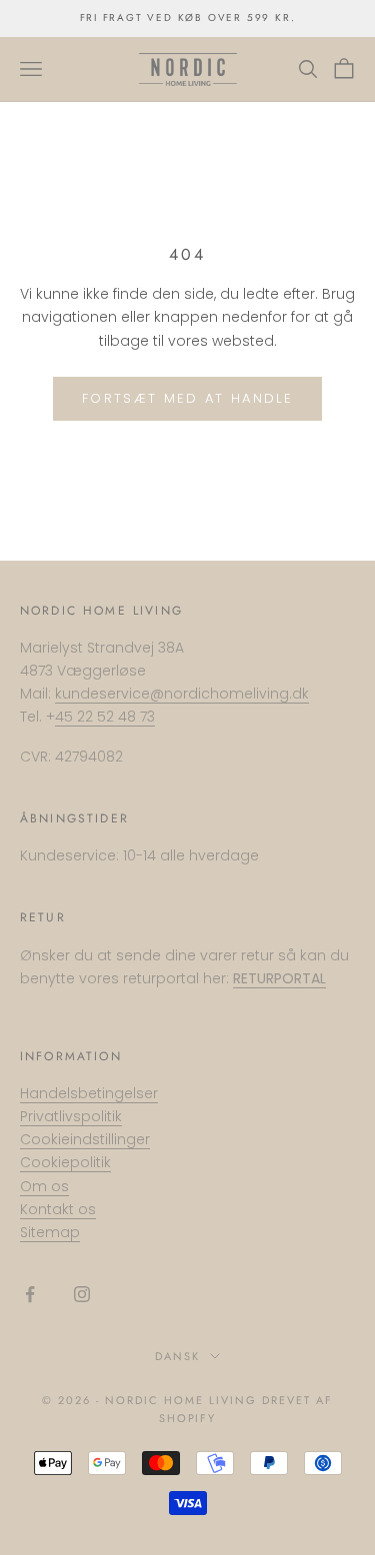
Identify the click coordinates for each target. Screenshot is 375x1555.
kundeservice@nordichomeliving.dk (182, 694)
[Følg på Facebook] (30, 1294)
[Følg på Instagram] (82, 1294)
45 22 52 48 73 (105, 717)
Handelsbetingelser (89, 1093)
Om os (44, 1186)
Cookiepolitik (65, 1162)
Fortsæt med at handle (187, 398)
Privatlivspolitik (71, 1116)
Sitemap (50, 1232)
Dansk (177, 1356)
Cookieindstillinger (85, 1139)
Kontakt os (58, 1209)
